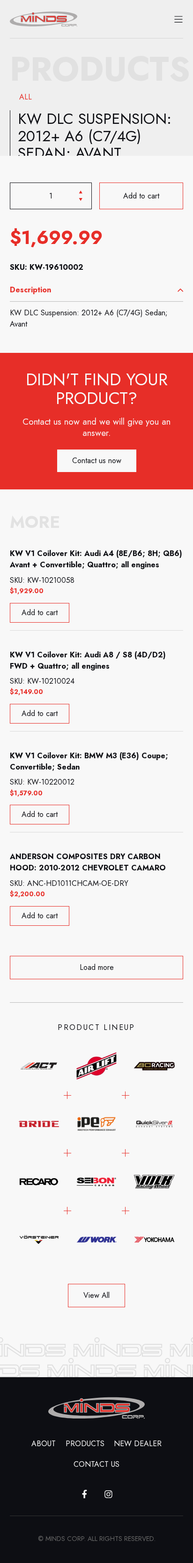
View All (96, 1295)
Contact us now (96, 460)
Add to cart (141, 195)
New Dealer (138, 1443)
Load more (97, 967)
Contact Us (96, 1464)
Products (85, 1443)
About (43, 1443)
